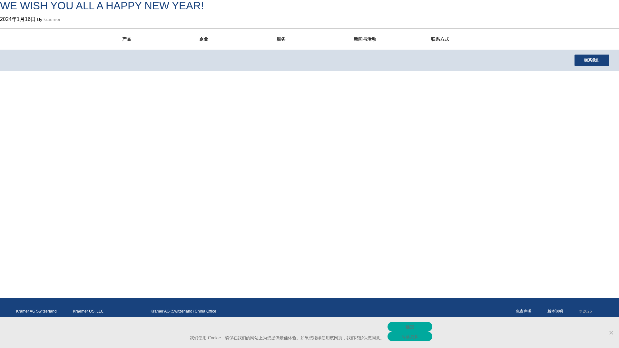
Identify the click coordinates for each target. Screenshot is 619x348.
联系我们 (592, 60)
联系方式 (440, 39)
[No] (611, 332)
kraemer (52, 19)
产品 (126, 39)
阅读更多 (409, 336)
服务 (281, 39)
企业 (203, 39)
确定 (410, 326)
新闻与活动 (365, 39)
